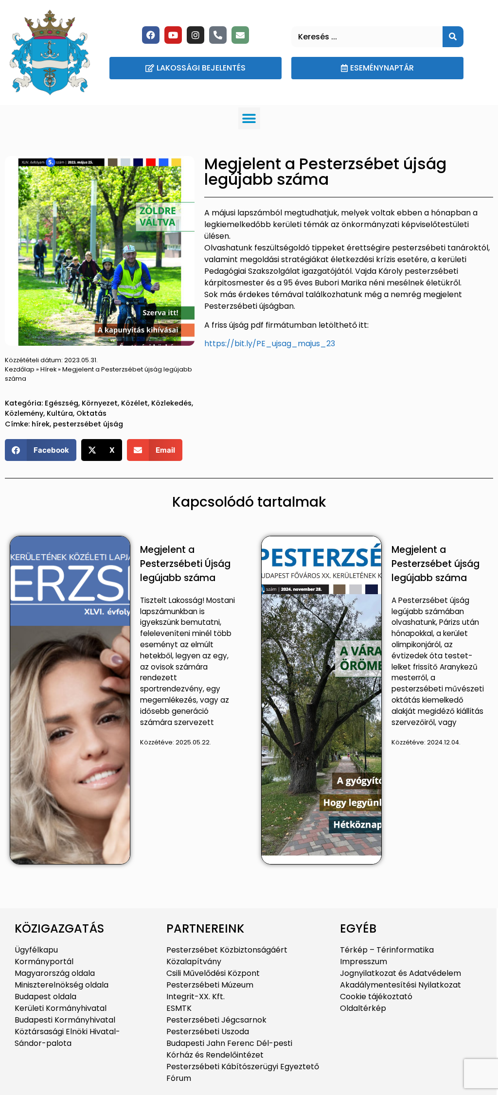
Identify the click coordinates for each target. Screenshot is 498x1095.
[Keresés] (453, 36)
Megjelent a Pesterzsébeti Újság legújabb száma (185, 563)
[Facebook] (151, 35)
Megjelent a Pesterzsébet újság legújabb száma (435, 563)
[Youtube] (173, 35)
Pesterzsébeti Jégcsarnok (216, 1019)
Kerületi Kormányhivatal (61, 1008)
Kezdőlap (20, 369)
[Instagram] (195, 35)
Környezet (100, 403)
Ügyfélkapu (36, 949)
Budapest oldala (45, 996)
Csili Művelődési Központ (213, 973)
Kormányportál (44, 961)
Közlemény (24, 413)
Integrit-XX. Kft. (195, 996)
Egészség (61, 403)
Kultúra (60, 413)
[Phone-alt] (218, 35)
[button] (249, 118)
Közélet (134, 403)
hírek (41, 424)
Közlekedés (171, 403)
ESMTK (179, 1008)
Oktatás (91, 413)
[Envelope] (240, 35)
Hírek (48, 369)
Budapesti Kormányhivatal (65, 1019)
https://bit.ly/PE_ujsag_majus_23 (269, 343)
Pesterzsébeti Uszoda (207, 1031)
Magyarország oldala (55, 973)
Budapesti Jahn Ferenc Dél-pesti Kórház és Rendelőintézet (229, 1049)
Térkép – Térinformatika (387, 949)
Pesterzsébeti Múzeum (209, 984)
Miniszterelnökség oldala (61, 984)
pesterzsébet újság (88, 424)
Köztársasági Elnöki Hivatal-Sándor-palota (67, 1037)
